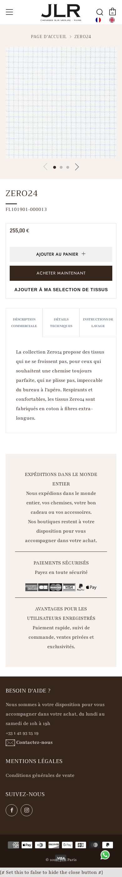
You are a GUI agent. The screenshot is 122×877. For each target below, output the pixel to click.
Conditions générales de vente (40, 775)
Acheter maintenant (61, 273)
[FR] (98, 20)
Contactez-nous (34, 742)
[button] (54, 167)
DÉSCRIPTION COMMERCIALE (24, 322)
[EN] (112, 20)
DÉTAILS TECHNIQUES (61, 322)
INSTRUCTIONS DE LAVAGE (98, 322)
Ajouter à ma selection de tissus (61, 289)
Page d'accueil (49, 36)
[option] (112, 20)
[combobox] (98, 20)
